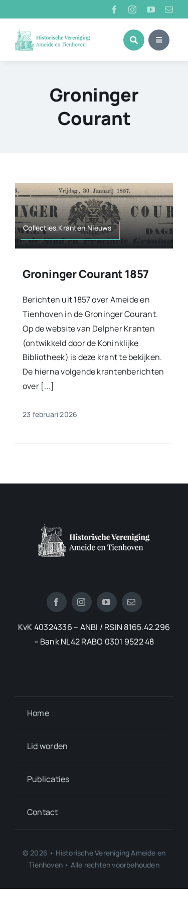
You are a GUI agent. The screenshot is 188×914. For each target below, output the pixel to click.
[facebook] (114, 10)
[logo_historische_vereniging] (52, 32)
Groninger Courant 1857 (86, 274)
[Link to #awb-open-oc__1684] (158, 40)
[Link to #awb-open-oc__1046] (133, 40)
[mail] (169, 10)
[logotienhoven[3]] (94, 527)
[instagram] (132, 10)
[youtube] (151, 10)
